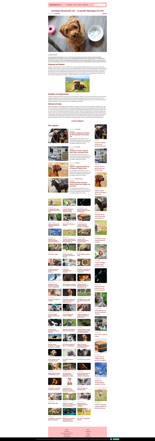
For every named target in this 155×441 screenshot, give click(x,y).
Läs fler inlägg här (77, 121)
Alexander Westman (79, 178)
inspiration (104, 13)
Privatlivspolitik (116, 439)
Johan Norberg (77, 129)
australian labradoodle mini (85, 74)
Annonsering (69, 4)
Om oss (75, 4)
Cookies (79, 4)
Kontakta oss (85, 4)
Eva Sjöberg (57, 13)
